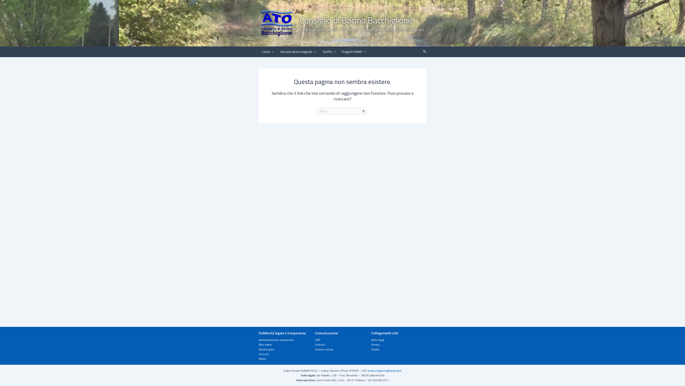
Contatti (320, 344)
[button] (342, 23)
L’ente (266, 51)
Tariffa (327, 51)
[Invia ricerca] (363, 111)
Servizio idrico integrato (296, 51)
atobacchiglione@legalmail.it (384, 370)
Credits (375, 349)
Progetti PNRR (352, 51)
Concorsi (264, 354)
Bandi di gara (266, 349)
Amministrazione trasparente (276, 340)
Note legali (377, 340)
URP (317, 340)
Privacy (375, 344)
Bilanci (262, 359)
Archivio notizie (324, 349)
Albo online (265, 344)
